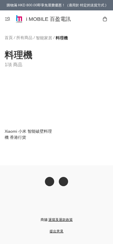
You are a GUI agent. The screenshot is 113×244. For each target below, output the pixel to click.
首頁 (9, 37)
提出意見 (56, 231)
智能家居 (44, 38)
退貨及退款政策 (60, 220)
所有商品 (24, 37)
